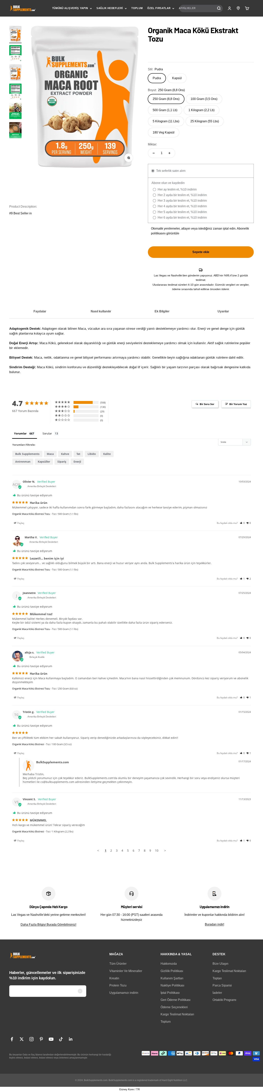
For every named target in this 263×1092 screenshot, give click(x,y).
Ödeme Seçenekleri (174, 1007)
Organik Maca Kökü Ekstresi (28, 744)
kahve (65, 454)
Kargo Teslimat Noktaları (177, 1014)
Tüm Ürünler (117, 963)
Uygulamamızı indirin (123, 992)
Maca (50, 454)
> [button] (165, 850)
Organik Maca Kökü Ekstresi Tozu (31, 514)
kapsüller (44, 461)
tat (78, 454)
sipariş (61, 461)
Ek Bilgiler (162, 311)
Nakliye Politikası (172, 985)
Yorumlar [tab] (20, 433)
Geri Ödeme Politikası (175, 999)
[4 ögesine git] (15, 130)
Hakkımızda (169, 963)
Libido (92, 454)
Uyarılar (223, 311)
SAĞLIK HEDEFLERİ (109, 8)
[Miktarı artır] (169, 153)
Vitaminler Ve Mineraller (125, 971)
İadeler (217, 992)
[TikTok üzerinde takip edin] (61, 1039)
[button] (242, 523)
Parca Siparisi (222, 985)
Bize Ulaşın (220, 963)
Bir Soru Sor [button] (207, 404)
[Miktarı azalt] (153, 153)
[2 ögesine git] (15, 53)
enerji (77, 461)
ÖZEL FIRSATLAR (158, 8)
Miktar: (152, 144)
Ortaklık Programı (224, 999)
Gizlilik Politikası (172, 971)
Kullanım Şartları (172, 978)
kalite (107, 454)
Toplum (166, 1021)
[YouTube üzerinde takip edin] (51, 1039)
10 (156, 850)
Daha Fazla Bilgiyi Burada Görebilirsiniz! (48, 924)
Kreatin (114, 978)
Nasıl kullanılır (101, 311)
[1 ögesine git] (15, 34)
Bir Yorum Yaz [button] (238, 404)
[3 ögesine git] (15, 111)
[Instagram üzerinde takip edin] (31, 1039)
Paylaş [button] (20, 523)
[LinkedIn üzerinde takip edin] (70, 1039)
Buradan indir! (214, 924)
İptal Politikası (170, 992)
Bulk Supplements (27, 454)
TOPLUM (137, 8)
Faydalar (40, 311)
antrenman (22, 461)
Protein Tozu (117, 985)
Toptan (217, 978)
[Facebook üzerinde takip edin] (11, 1039)
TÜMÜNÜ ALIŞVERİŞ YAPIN (70, 8)
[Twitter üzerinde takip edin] (21, 1039)
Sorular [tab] (47, 433)
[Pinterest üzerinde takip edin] (41, 1039)
